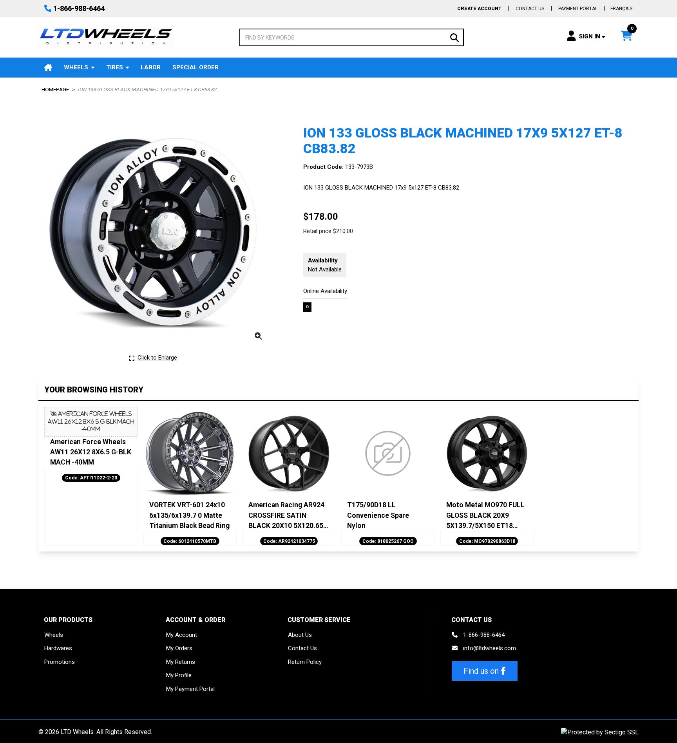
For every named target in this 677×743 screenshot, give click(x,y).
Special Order (195, 67)
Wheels (76, 67)
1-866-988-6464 (79, 8)
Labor (151, 67)
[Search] (454, 37)
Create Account (479, 8)
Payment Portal (577, 8)
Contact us (530, 8)
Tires (114, 67)
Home (48, 68)
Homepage (55, 89)
